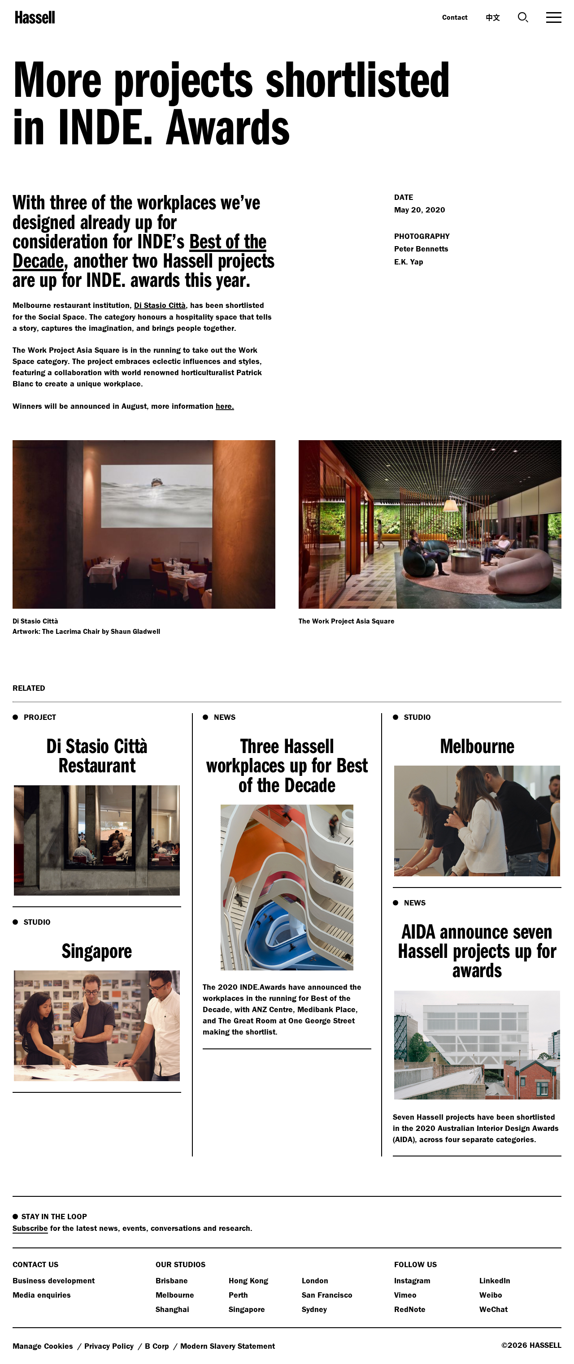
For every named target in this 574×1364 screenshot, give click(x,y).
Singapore (247, 1309)
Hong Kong (248, 1280)
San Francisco (327, 1295)
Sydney (314, 1309)
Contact (455, 17)
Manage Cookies (44, 1346)
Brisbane (172, 1280)
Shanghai (172, 1309)
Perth (238, 1295)
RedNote (410, 1309)
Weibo (490, 1295)
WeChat (493, 1309)
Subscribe (30, 1228)
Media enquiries (42, 1295)
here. (225, 406)
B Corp (158, 1346)
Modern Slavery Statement (227, 1346)
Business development (54, 1280)
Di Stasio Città (160, 305)
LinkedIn (494, 1280)
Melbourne (175, 1295)
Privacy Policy (110, 1346)
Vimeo (405, 1295)
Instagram (412, 1280)
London (315, 1280)
